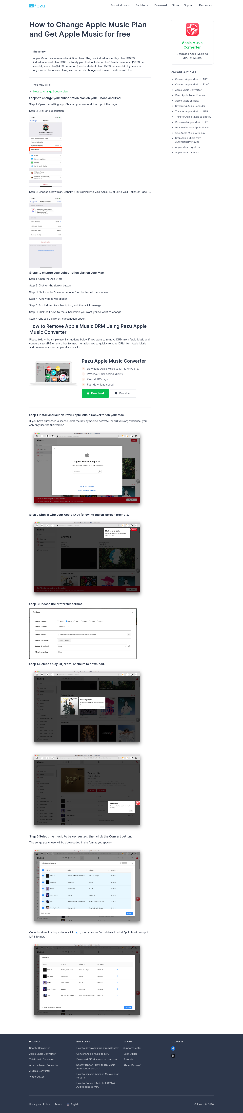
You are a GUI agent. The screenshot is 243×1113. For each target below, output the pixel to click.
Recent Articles (183, 72)
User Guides (130, 1053)
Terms (58, 1104)
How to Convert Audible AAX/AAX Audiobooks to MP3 (96, 1085)
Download (160, 5)
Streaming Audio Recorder (190, 106)
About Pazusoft (132, 1065)
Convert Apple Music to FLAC (192, 84)
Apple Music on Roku (187, 100)
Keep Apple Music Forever (190, 95)
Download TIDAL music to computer (97, 1059)
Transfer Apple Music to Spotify (193, 116)
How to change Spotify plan (50, 91)
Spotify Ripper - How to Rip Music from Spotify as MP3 (95, 1066)
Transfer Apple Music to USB (191, 111)
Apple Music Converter (188, 89)
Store (175, 5)
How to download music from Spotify (97, 1048)
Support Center (132, 1048)
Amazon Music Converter (43, 1065)
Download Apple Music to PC (191, 122)
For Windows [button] (119, 5)
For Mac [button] (141, 5)
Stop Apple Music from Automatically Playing (188, 139)
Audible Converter (39, 1070)
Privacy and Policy (39, 1104)
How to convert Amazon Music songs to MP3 (97, 1075)
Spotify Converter (39, 1048)
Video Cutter (36, 1076)
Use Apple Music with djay (190, 133)
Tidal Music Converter (41, 1059)
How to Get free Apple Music (191, 127)
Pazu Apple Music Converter (114, 361)
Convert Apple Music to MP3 (191, 79)
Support (189, 5)
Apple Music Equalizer (187, 147)
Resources (205, 5)
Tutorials (128, 1059)
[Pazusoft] (37, 5)
